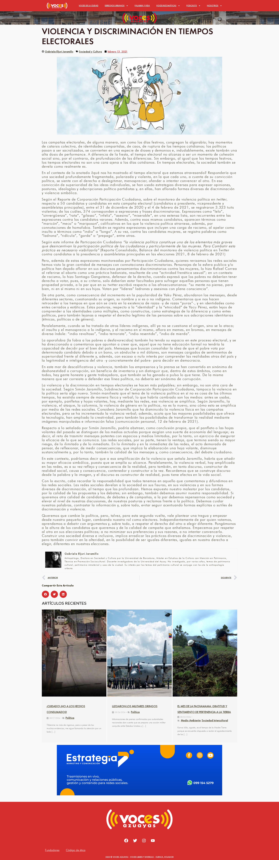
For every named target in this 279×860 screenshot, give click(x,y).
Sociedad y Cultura (90, 51)
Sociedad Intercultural (215, 720)
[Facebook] (126, 840)
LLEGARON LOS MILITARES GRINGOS (134, 706)
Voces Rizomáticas (166, 5)
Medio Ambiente (191, 720)
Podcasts (191, 5)
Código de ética (75, 850)
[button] (45, 594)
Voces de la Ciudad (88, 5)
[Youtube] (153, 840)
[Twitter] (135, 840)
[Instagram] (144, 840)
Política (70, 718)
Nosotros (212, 5)
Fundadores (52, 850)
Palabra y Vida (142, 5)
